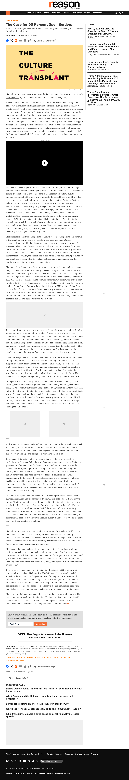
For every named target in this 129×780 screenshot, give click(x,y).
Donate (87, 13)
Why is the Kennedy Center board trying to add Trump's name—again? (43, 708)
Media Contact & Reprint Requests (19, 672)
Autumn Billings (92, 86)
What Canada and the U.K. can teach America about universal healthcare (39, 697)
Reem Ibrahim (91, 70)
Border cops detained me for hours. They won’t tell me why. (37, 703)
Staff (37, 754)
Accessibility (31, 768)
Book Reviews (12, 20)
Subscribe (97, 13)
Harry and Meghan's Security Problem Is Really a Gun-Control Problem (102, 64)
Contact (78, 754)
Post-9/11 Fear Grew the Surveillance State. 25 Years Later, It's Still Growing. (102, 31)
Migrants (30, 657)
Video (46, 13)
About (8, 754)
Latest (28, 13)
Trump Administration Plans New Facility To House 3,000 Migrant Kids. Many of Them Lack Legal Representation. (102, 79)
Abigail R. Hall (92, 36)
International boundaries (15, 660)
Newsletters (76, 13)
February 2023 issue (30, 35)
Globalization (65, 657)
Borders (56, 657)
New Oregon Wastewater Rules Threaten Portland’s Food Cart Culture (45, 636)
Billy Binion (91, 105)
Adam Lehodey (107, 54)
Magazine (37, 13)
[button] (121, 12)
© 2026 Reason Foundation (15, 768)
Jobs (43, 754)
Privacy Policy (40, 768)
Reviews (37, 657)
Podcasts (56, 13)
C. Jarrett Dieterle (93, 54)
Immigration (21, 657)
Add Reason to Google (45, 40)
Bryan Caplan (11, 35)
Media (86, 754)
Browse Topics (19, 754)
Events (30, 754)
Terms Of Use (51, 768)
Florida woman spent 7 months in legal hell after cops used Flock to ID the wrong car (44, 690)
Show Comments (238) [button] (19, 678)
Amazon (94, 754)
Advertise (59, 754)
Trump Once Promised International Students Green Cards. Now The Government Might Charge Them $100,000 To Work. (103, 97)
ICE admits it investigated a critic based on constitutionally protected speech (42, 715)
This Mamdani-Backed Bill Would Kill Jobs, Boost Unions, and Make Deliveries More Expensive (103, 47)
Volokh (66, 13)
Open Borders (46, 657)
